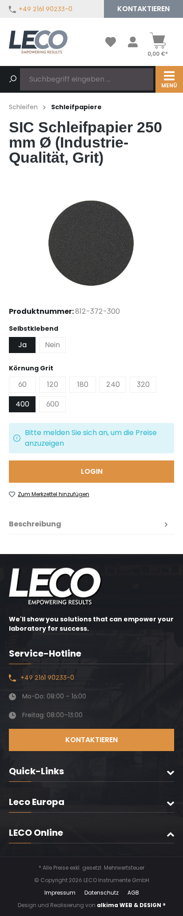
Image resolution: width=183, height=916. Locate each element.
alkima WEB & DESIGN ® (131, 905)
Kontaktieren (143, 9)
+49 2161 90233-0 (45, 8)
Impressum (60, 892)
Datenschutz (101, 892)
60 (22, 384)
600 (52, 404)
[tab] (89, 524)
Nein (52, 345)
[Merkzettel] (110, 41)
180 (82, 384)
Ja (22, 345)
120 (52, 384)
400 (22, 404)
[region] (91, 242)
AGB (133, 892)
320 (143, 384)
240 (113, 384)
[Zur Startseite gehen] (38, 41)
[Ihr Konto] (133, 41)
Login (92, 471)
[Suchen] (12, 79)
